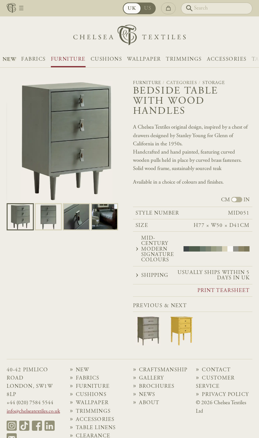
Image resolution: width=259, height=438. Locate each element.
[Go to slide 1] (48, 216)
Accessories (227, 59)
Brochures (157, 386)
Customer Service (215, 382)
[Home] (129, 36)
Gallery (151, 378)
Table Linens (96, 428)
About (149, 403)
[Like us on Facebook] (37, 426)
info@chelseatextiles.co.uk (33, 411)
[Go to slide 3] (104, 216)
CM (225, 200)
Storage (213, 83)
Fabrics (33, 59)
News (147, 395)
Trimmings (184, 59)
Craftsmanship (163, 370)
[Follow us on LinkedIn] (50, 426)
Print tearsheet (223, 291)
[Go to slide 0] (20, 216)
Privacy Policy (225, 395)
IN (247, 200)
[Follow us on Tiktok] (24, 426)
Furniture (68, 59)
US (148, 8)
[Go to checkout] (168, 8)
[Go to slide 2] (76, 216)
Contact (216, 370)
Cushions (106, 59)
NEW (9, 59)
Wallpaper (144, 59)
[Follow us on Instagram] (12, 426)
